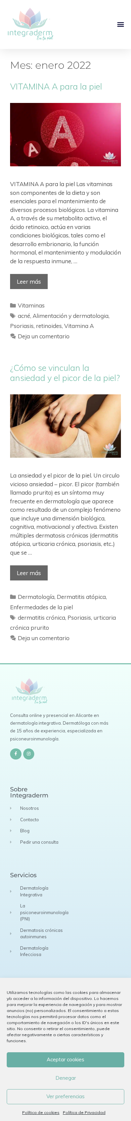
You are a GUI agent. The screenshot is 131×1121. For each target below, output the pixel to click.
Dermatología (36, 596)
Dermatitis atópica (81, 596)
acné (24, 315)
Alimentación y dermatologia (70, 315)
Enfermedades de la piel (41, 607)
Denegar (65, 1078)
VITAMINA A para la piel (56, 86)
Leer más (29, 281)
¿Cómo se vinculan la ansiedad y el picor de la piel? (65, 372)
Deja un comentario (44, 336)
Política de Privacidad (84, 1112)
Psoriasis (22, 325)
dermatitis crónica (41, 617)
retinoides (49, 325)
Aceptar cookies (65, 1059)
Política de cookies (40, 1112)
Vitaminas (31, 305)
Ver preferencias (65, 1096)
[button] (120, 24)
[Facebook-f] (15, 754)
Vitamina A (79, 325)
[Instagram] (29, 754)
